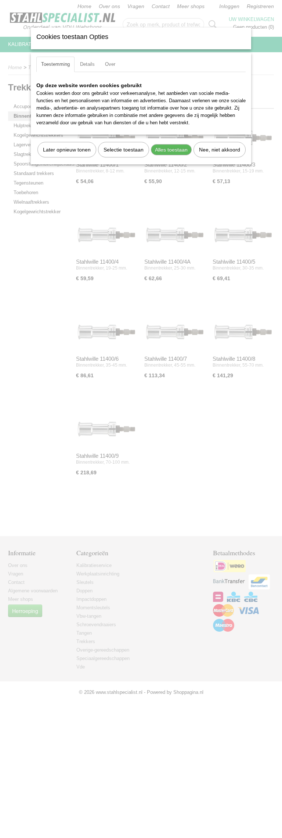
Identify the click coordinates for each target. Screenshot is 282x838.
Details (87, 64)
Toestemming (55, 64)
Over (110, 64)
